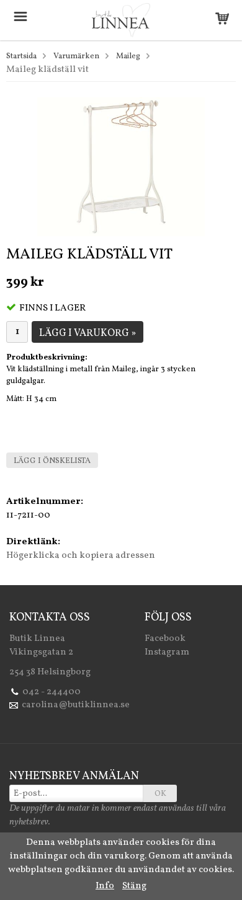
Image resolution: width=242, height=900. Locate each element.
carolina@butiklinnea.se (76, 705)
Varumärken (76, 56)
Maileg (128, 56)
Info (105, 886)
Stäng (134, 886)
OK (160, 794)
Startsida (21, 56)
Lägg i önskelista (52, 461)
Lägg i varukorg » (87, 333)
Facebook (165, 638)
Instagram (167, 652)
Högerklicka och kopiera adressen (80, 555)
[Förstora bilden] (121, 166)
